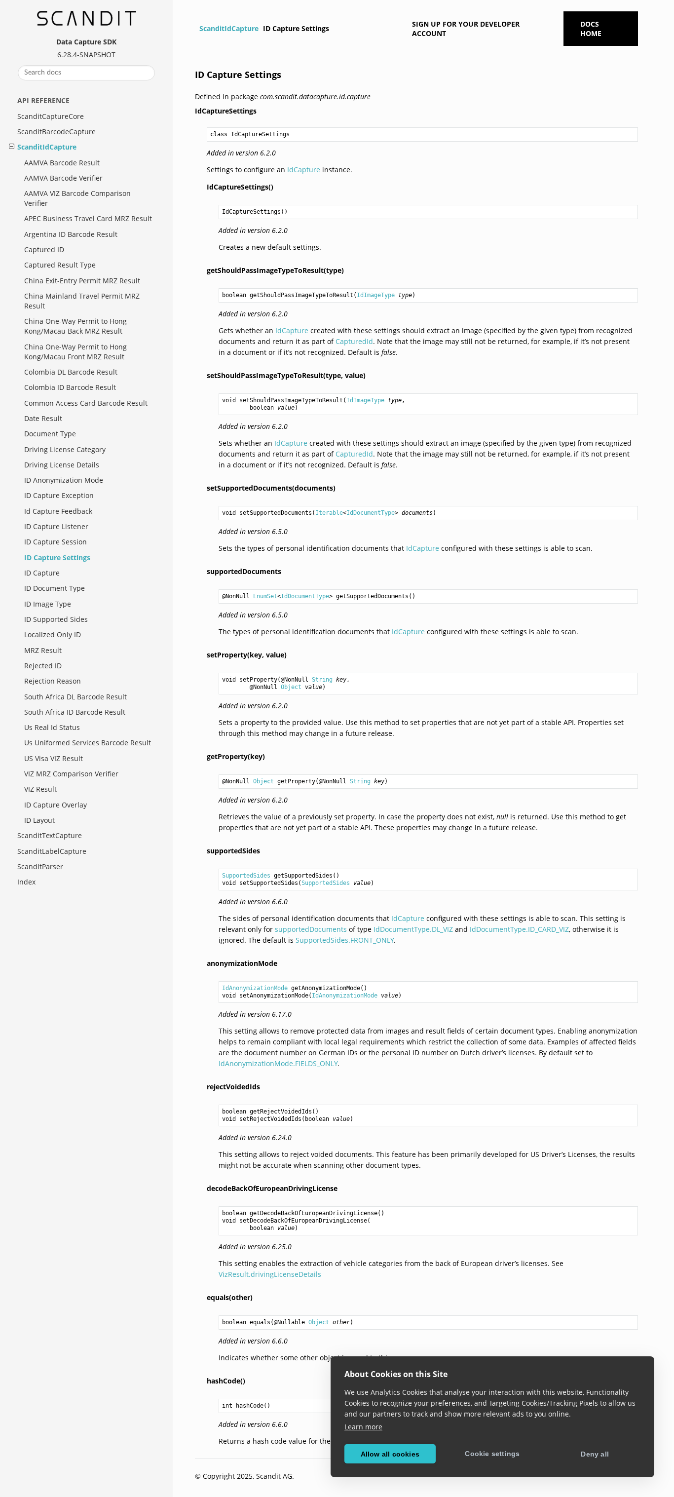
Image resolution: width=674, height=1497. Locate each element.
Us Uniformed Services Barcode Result (87, 742)
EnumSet (265, 596)
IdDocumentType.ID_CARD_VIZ (519, 929)
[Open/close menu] (11, 146)
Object (291, 687)
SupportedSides (246, 875)
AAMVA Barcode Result (62, 162)
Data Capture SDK (86, 41)
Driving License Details (61, 464)
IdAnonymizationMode (255, 988)
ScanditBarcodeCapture (56, 131)
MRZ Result (43, 650)
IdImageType (376, 295)
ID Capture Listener (56, 526)
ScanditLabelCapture (51, 851)
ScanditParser (40, 866)
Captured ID (44, 249)
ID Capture (42, 572)
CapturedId (354, 341)
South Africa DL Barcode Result (75, 696)
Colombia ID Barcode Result (70, 387)
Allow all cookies (390, 1454)
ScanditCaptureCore (50, 116)
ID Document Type (54, 588)
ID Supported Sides (56, 619)
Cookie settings (492, 1454)
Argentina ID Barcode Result (70, 234)
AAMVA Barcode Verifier (63, 178)
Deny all (595, 1454)
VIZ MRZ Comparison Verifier (71, 773)
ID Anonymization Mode (63, 480)
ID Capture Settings (57, 557)
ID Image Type (47, 604)
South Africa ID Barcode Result (74, 712)
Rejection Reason (52, 681)
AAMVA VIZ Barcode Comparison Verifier (77, 198)
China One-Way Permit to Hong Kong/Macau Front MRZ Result (75, 351)
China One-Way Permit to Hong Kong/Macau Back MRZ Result (75, 326)
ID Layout (39, 820)
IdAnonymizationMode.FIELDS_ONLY (278, 1063)
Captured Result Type (60, 264)
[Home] (196, 28)
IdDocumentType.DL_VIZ (413, 929)
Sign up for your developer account (466, 28)
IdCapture (303, 169)
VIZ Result (40, 789)
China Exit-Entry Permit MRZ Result (82, 280)
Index (26, 881)
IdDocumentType (370, 512)
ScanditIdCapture (46, 147)
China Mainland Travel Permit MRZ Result (82, 300)
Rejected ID (43, 665)
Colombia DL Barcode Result (70, 372)
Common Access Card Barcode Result (86, 403)
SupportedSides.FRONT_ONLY (345, 940)
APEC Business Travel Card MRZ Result (88, 218)
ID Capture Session (55, 541)
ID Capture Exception (59, 495)
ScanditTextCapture (49, 835)
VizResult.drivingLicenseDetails (270, 1274)
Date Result (43, 418)
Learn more (363, 1426)
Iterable (329, 512)
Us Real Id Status (52, 727)
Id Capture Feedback (58, 511)
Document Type (50, 433)
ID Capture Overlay (55, 804)
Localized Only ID (52, 634)
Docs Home (590, 28)
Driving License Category (65, 449)
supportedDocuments (311, 929)
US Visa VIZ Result (53, 758)
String (322, 679)
